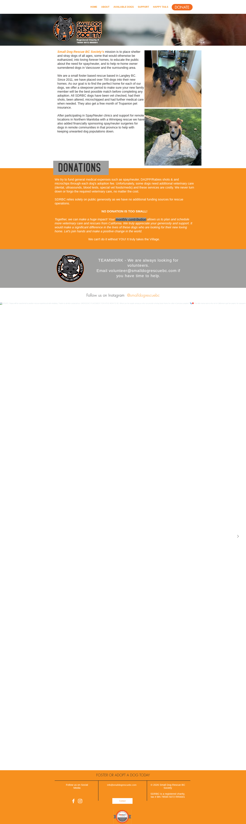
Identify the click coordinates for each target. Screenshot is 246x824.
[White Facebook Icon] (73, 801)
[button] (182, 7)
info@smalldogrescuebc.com (121, 785)
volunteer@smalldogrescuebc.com (143, 270)
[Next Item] (237, 536)
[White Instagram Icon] (80, 801)
